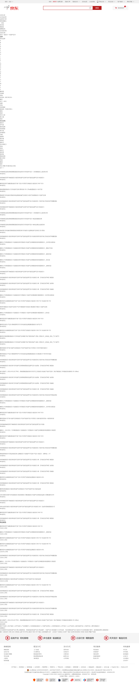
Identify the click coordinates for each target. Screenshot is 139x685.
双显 (1, 160)
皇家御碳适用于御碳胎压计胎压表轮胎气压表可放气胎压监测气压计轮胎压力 (22, 177)
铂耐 (1, 103)
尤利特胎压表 (56, 626)
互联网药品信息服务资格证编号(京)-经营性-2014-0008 (78, 670)
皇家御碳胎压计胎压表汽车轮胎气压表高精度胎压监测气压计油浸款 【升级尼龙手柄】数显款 (27, 365)
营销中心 (52, 667)
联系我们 (21, 667)
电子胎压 (10, 626)
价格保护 (96, 652)
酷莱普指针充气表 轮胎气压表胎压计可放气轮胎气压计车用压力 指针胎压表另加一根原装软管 (27, 418)
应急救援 (2, 128)
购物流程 (6, 649)
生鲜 (49, 632)
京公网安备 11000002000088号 (38, 670)
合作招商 (37, 667)
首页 (1, 34)
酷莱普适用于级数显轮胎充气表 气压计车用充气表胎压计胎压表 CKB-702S (21, 183)
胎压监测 (2, 126)
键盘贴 (2, 27)
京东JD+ (125, 660)
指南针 (2, 136)
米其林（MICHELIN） (6, 97)
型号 (37, 632)
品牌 (21, 632)
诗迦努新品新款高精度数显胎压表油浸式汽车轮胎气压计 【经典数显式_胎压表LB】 (24, 172)
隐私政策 (98, 667)
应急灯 (2, 140)
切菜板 (60, 632)
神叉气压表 (3, 626)
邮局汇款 (66, 656)
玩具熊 (73, 632)
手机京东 (101, 1)
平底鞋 (94, 632)
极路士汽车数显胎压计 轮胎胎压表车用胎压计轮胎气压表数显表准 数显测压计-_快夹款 (25, 260)
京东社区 (83, 667)
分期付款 (66, 654)
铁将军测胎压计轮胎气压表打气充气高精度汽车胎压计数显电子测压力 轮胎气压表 (23, 307)
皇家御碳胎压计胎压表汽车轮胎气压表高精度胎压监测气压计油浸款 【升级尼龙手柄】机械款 (27, 383)
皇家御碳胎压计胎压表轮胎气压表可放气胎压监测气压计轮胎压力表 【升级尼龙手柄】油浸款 (27, 283)
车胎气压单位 (46, 626)
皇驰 (1, 95)
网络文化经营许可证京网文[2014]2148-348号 (76, 672)
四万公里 (2, 115)
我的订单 (67, 1)
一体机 (2, 23)
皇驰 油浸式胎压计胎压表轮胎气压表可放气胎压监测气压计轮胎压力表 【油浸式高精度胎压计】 (27, 506)
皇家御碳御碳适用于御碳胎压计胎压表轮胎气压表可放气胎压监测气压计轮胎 (22, 424)
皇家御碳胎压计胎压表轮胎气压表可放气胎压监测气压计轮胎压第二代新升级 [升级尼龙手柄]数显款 (28, 201)
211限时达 (37, 652)
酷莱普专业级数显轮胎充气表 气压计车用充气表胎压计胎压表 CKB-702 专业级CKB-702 (25, 301)
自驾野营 (2, 132)
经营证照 (93, 674)
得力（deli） (3, 101)
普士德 (2, 117)
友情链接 (68, 667)
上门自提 (36, 649)
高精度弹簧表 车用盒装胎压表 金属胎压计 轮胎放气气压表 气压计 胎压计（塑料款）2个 (25, 453)
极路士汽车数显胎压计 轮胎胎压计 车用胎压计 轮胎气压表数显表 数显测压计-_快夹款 (24, 313)
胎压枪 (2, 154)
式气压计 (64, 626)
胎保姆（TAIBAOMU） (6, 109)
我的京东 (75, 1)
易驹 (1, 111)
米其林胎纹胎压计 (35, 626)
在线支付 (66, 652)
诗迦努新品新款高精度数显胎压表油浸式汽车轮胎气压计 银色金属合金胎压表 (22, 224)
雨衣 (34, 632)
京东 (18, 8)
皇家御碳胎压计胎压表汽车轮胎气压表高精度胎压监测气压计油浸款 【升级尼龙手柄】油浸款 (27, 377)
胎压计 (6, 34)
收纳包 (2, 25)
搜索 (97, 8)
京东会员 (84, 1)
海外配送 (36, 658)
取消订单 (96, 658)
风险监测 (91, 667)
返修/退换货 (96, 656)
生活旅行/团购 (8, 654)
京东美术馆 (3, 31)
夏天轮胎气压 (79, 626)
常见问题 (6, 656)
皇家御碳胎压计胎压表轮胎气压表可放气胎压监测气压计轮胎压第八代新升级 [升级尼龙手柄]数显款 (28, 448)
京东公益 (106, 667)
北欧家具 (5, 632)
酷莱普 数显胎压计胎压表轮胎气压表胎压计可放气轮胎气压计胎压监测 (20, 489)
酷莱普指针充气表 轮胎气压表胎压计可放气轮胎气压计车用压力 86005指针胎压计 (23, 348)
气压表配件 (25, 626)
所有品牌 (2, 38)
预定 (39, 632)
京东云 (77, 676)
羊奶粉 (82, 632)
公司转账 (66, 658)
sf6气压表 (18, 626)
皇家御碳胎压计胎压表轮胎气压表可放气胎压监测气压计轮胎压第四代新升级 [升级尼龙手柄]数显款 (28, 236)
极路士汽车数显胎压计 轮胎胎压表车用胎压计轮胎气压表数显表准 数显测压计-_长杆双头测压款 (27, 242)
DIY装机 (125, 652)
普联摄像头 (3, 21)
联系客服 (6, 660)
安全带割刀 (3, 144)
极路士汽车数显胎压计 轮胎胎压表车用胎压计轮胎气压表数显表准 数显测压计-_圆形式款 (25, 254)
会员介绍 (6, 652)
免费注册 (60, 1)
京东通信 (125, 658)
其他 (1, 146)
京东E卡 (125, 656)
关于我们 (14, 667)
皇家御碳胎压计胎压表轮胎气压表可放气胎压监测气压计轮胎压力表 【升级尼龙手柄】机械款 (27, 289)
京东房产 (64, 632)
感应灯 (30, 632)
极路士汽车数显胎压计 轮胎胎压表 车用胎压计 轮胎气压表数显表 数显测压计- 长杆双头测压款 (27, 295)
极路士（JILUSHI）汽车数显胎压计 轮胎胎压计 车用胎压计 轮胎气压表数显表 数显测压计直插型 (28, 430)
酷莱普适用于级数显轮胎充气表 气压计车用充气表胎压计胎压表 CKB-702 (21, 512)
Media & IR (124, 667)
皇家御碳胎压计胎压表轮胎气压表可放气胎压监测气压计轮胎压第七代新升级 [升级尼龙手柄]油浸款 (28, 395)
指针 (1, 164)
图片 (1, 632)
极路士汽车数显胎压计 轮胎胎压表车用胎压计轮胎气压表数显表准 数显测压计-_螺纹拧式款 (26, 248)
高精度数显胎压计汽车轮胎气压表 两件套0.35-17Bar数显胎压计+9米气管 (21, 189)
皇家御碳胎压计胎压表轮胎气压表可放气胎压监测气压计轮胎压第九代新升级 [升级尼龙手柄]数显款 (28, 360)
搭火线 (2, 130)
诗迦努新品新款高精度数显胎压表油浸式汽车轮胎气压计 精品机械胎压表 (21, 219)
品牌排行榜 (3, 19)
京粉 (12, 632)
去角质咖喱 (44, 632)
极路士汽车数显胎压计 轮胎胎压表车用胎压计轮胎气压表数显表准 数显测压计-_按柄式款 (25, 266)
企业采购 (92, 1)
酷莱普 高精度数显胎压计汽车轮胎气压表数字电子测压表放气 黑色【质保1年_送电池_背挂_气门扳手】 (30, 336)
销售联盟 (75, 667)
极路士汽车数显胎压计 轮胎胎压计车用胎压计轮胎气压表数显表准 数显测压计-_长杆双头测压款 (27, 406)
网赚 (90, 632)
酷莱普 (2, 91)
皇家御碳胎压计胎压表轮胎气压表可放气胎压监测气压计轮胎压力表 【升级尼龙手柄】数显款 (27, 277)
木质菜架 (17, 632)
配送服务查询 (37, 654)
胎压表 (2, 152)
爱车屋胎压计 (96, 626)
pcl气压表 (71, 626)
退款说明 (96, 654)
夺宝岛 (125, 649)
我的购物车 (121, 8)
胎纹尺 (2, 142)
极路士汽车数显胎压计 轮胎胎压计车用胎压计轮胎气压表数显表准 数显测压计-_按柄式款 (25, 401)
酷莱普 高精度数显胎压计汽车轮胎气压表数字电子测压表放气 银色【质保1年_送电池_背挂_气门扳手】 (30, 342)
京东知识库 (3, 17)
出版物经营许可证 (56, 672)
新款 (69, 632)
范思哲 (87, 632)
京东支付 (71, 676)
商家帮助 (44, 667)
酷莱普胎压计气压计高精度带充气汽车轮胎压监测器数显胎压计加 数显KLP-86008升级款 (25, 354)
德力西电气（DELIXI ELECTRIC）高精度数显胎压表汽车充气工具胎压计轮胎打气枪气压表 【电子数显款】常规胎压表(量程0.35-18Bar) (39, 371)
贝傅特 (2, 93)
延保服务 (125, 654)
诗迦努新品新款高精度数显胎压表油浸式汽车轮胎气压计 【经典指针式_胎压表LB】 (24, 213)
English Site (115, 667)
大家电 (6, 658)
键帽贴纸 (2, 29)
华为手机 (25, 632)
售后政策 (96, 649)
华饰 (1, 105)
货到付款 (66, 649)
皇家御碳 (2, 107)
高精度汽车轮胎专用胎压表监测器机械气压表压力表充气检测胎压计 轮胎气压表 (23, 195)
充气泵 (2, 125)
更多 (1, 119)
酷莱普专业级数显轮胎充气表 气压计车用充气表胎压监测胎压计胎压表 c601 (22, 477)
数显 (1, 162)
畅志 (1, 99)
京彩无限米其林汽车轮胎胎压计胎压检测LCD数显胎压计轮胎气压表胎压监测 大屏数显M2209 (27, 495)
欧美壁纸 (77, 632)
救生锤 (2, 138)
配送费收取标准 (38, 656)
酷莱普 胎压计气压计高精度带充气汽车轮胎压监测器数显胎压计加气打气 (21, 324)
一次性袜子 (54, 632)
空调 (9, 632)
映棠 (1, 113)
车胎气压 (87, 626)
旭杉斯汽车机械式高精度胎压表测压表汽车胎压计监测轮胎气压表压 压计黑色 (22, 230)
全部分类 (2, 15)
